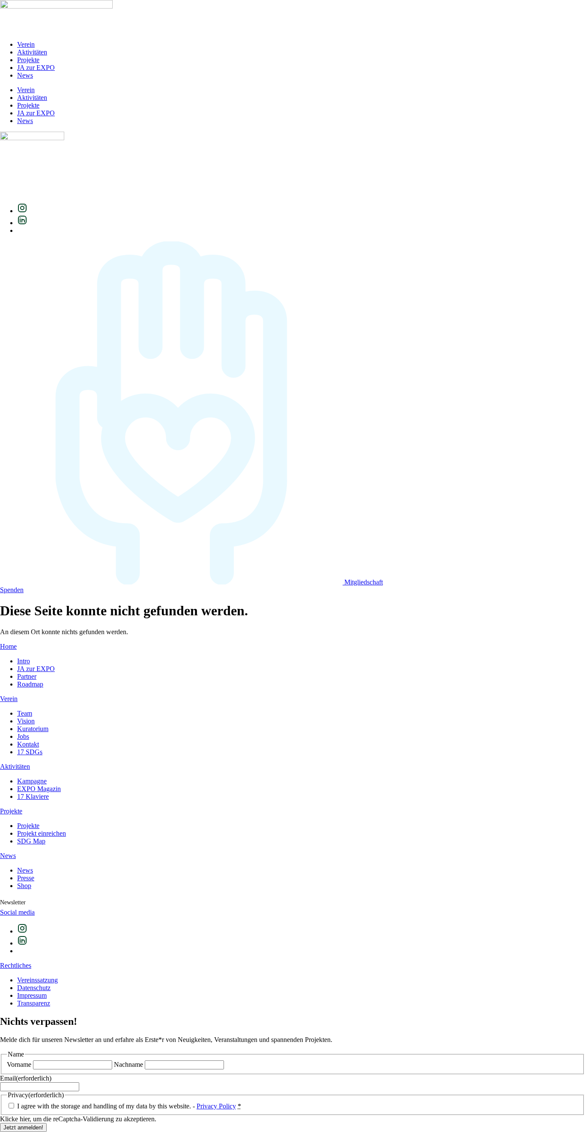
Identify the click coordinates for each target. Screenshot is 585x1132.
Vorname (19, 1064)
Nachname (128, 1064)
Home (8, 646)
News (25, 75)
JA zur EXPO (36, 67)
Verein (26, 44)
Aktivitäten (32, 52)
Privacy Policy (216, 1106)
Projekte (28, 59)
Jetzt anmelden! (23, 1127)
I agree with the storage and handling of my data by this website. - (129, 1106)
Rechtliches (15, 965)
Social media (17, 912)
